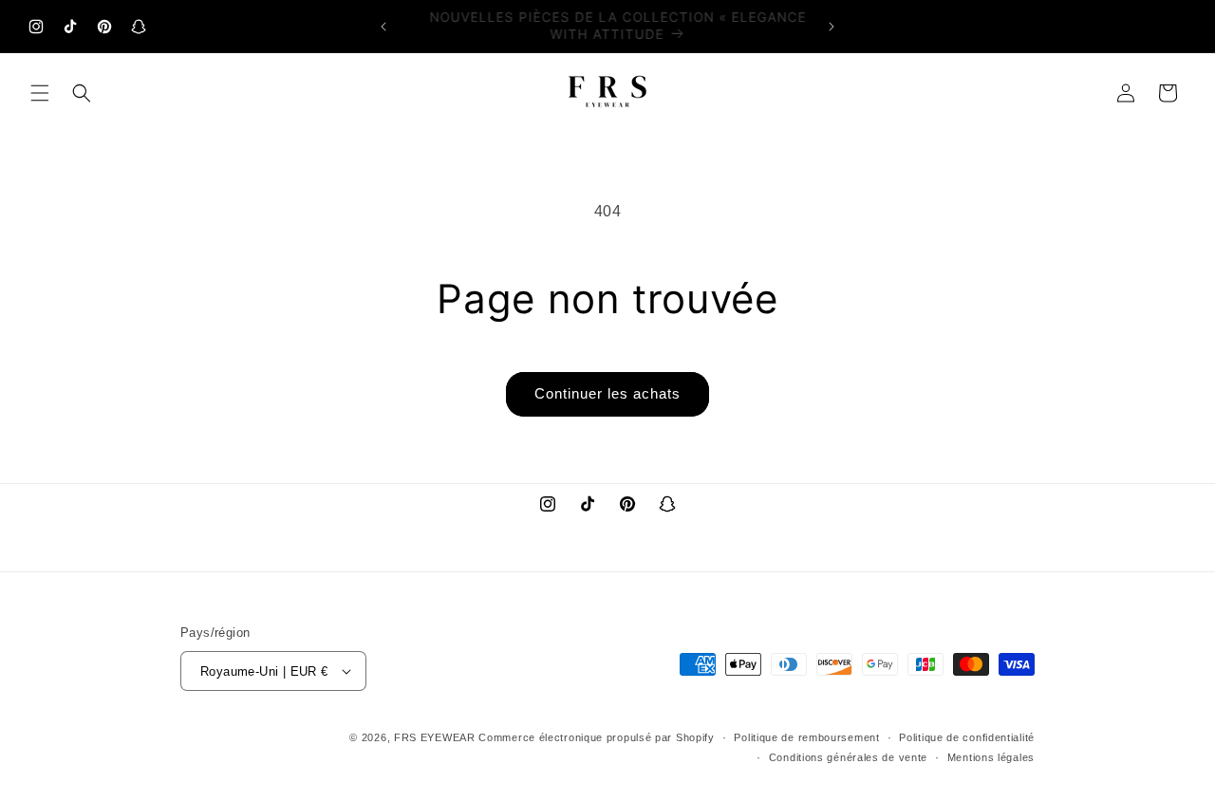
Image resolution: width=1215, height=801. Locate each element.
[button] (40, 93)
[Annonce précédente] (383, 27)
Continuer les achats (607, 393)
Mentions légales (991, 757)
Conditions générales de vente (848, 757)
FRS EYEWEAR (435, 737)
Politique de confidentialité (967, 737)
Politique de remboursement (806, 737)
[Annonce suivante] (831, 27)
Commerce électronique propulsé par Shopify (596, 737)
